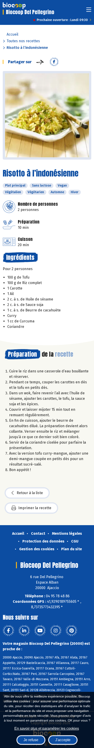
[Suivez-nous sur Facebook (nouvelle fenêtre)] (8, 630)
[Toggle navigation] (88, 11)
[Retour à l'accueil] (14, 5)
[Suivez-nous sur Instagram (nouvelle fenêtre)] (55, 630)
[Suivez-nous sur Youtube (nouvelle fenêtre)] (40, 630)
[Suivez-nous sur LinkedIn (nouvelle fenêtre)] (24, 630)
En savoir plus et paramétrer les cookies (46, 728)
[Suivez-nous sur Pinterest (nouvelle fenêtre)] (71, 630)
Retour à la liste (30, 493)
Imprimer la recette (34, 508)
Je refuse (31, 740)
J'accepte (62, 740)
